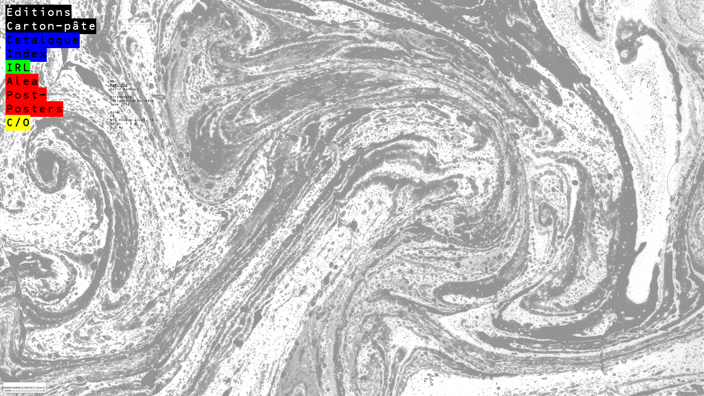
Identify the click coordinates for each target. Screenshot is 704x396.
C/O (18, 123)
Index (26, 54)
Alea (22, 81)
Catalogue (43, 40)
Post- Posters (34, 102)
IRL (18, 68)
